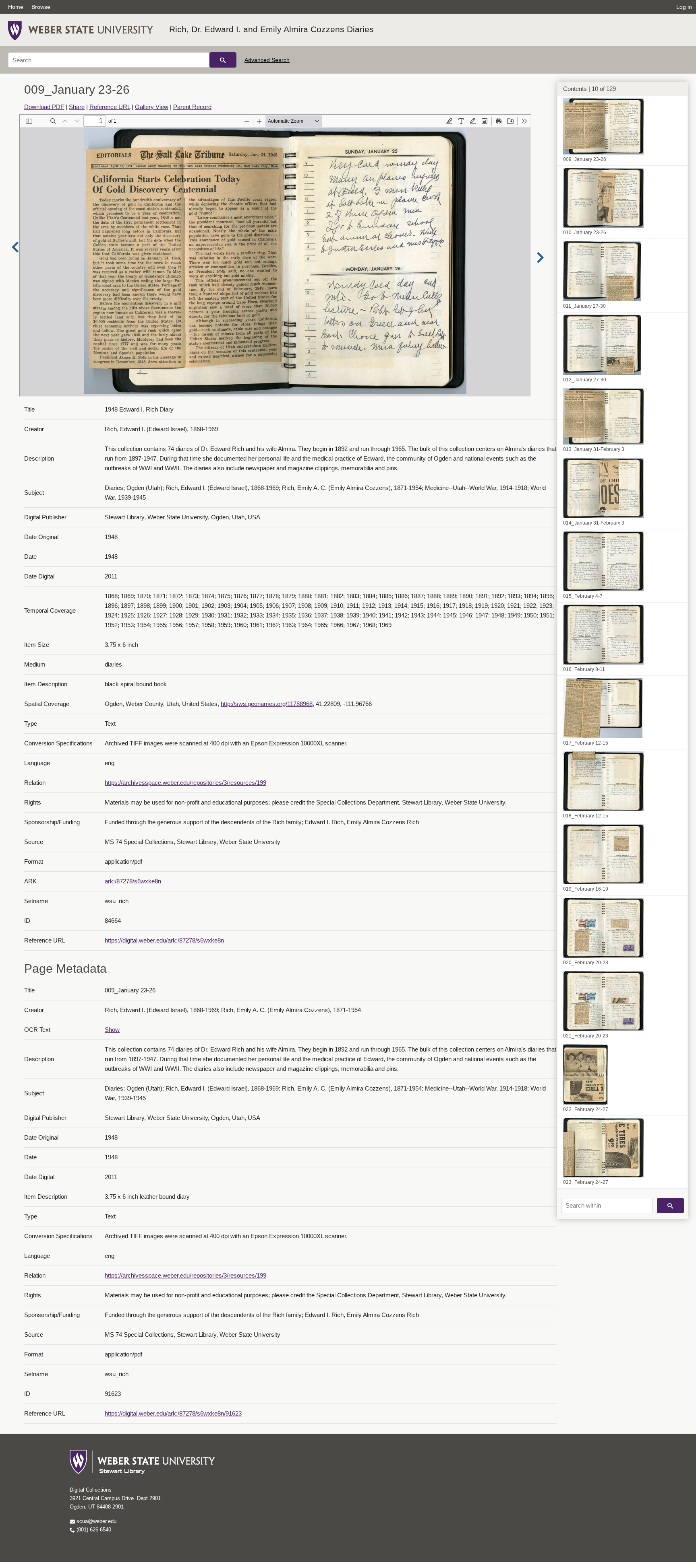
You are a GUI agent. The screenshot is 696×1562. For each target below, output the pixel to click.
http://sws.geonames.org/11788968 (267, 703)
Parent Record (192, 106)
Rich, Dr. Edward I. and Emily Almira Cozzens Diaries (271, 29)
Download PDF (44, 106)
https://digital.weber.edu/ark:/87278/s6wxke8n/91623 (173, 1413)
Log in (684, 7)
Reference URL (109, 106)
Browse (40, 7)
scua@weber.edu (95, 1521)
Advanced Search (267, 60)
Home (15, 7)
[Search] (222, 60)
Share (77, 106)
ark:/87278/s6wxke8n (133, 881)
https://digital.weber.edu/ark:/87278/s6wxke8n (164, 940)
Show (112, 1029)
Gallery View (151, 106)
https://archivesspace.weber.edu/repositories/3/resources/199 (185, 782)
